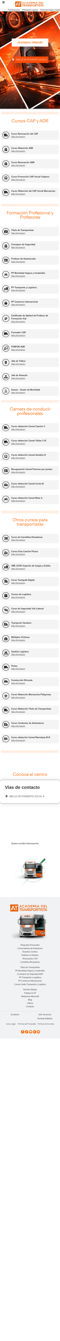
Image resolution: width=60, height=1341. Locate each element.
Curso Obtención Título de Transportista (31, 709)
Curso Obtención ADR (22, 148)
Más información (18, 137)
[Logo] (30, 4)
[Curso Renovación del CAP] (5, 135)
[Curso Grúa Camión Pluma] (5, 552)
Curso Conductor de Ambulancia (27, 723)
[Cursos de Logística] (5, 595)
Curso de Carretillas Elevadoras (27, 537)
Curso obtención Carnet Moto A (26, 498)
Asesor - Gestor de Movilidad (25, 390)
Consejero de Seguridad (23, 244)
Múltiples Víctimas (20, 637)
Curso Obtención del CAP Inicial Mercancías (33, 191)
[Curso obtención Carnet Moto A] (5, 499)
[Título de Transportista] (5, 231)
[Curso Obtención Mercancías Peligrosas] (5, 695)
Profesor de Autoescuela (23, 259)
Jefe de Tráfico (18, 361)
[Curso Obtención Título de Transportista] (5, 710)
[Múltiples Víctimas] (5, 638)
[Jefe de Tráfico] (5, 362)
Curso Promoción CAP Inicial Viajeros (30, 176)
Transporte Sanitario (21, 623)
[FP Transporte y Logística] (5, 288)
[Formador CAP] (5, 333)
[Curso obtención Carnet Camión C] (5, 427)
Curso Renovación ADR (22, 162)
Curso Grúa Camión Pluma (24, 551)
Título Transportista (14, 10)
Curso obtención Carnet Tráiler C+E (28, 440)
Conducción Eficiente (21, 680)
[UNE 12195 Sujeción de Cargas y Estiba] (5, 567)
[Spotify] (38, 1032)
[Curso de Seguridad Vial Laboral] (5, 610)
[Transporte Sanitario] (5, 624)
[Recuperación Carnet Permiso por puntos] (5, 470)
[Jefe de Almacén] (5, 376)
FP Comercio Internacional (24, 302)
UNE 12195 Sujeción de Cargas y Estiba (30, 566)
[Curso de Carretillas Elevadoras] (5, 538)
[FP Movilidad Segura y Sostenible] (5, 274)
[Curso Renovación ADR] (5, 163)
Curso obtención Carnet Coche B (27, 483)
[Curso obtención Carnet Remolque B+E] (5, 738)
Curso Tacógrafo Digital (23, 580)
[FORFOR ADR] (5, 348)
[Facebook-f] (22, 1032)
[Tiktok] (26, 1032)
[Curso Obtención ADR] (5, 149)
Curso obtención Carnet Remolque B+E (30, 737)
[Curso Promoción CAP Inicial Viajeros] (5, 178)
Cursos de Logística (21, 594)
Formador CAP (18, 332)
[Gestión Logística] (5, 652)
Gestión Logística (20, 651)
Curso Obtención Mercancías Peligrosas (31, 694)
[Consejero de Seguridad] (5, 245)
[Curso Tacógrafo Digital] (5, 581)
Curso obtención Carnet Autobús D (28, 455)
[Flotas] (5, 667)
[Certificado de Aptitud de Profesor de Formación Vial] (5, 318)
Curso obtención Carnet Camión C (28, 426)
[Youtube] (30, 1032)
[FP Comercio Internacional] (5, 303)
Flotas (14, 666)
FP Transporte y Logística (30, 10)
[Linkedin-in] (34, 1032)
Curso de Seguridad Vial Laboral (27, 608)
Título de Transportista (22, 230)
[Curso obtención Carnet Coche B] (5, 485)
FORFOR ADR (18, 347)
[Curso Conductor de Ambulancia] (5, 724)
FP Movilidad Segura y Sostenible (28, 273)
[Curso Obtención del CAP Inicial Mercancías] (5, 192)
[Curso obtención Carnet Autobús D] (5, 456)
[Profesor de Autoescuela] (5, 260)
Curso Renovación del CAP (24, 134)
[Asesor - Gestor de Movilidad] (5, 391)
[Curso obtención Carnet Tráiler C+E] (5, 442)
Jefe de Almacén (19, 375)
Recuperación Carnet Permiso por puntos (31, 469)
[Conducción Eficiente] (5, 681)
